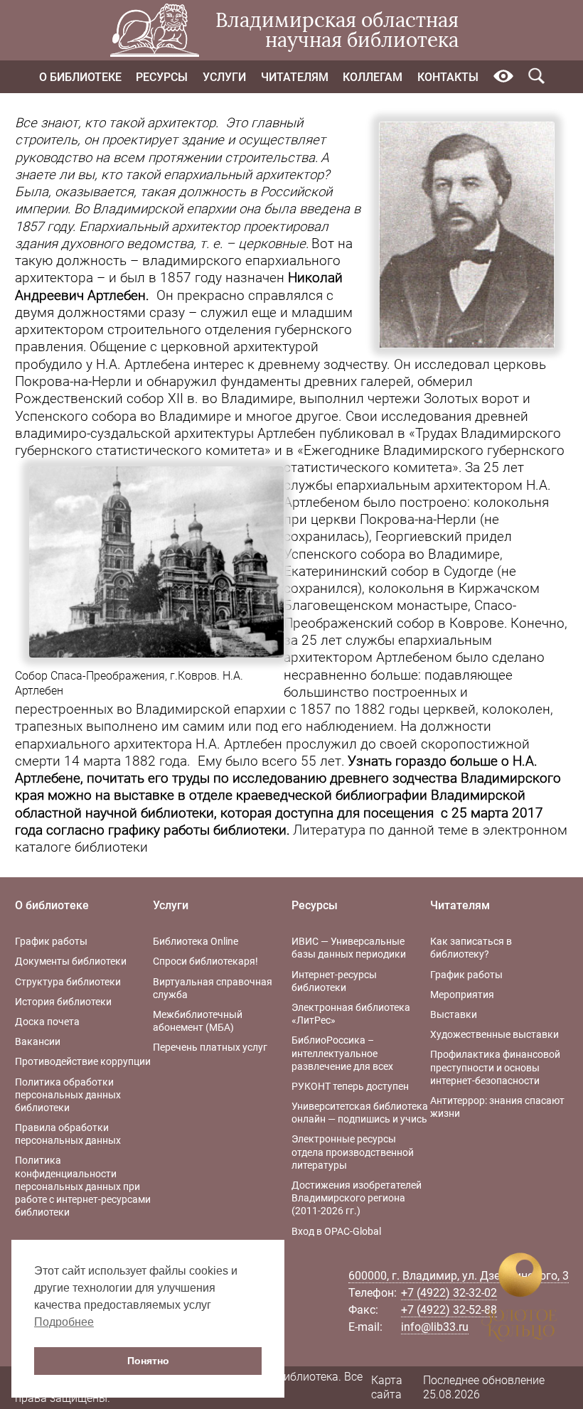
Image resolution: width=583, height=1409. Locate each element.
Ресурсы (162, 77)
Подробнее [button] (64, 1322)
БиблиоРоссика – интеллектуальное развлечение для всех (342, 1052)
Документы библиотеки (71, 961)
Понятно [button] (148, 1360)
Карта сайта (386, 1387)
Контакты (447, 77)
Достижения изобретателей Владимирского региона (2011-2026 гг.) (357, 1197)
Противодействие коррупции (83, 1061)
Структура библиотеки (68, 981)
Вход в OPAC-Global (336, 1231)
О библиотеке (80, 77)
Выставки (453, 1014)
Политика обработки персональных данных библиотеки (68, 1094)
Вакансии (37, 1041)
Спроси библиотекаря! (205, 961)
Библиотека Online (195, 941)
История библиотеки (63, 1001)
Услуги (224, 77)
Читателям (294, 77)
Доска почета (47, 1021)
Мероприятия (462, 994)
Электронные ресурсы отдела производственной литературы (353, 1151)
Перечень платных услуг (210, 1047)
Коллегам (372, 77)
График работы (51, 941)
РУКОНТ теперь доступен (350, 1086)
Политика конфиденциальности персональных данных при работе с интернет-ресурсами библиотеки (83, 1186)
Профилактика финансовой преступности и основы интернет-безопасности (495, 1067)
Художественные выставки (494, 1034)
